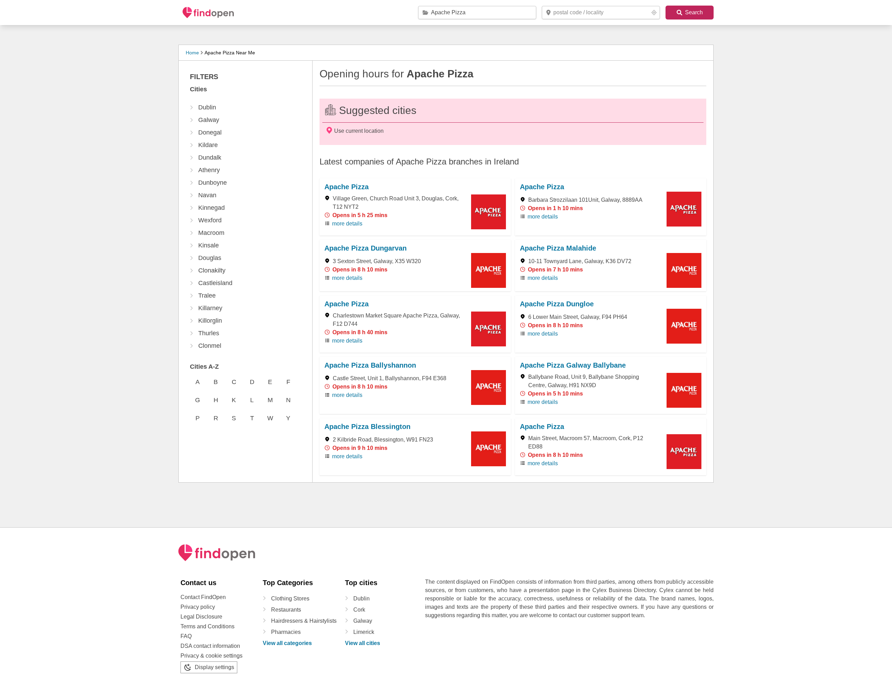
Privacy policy (197, 607)
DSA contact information (210, 646)
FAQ (186, 636)
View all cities (362, 643)
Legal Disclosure (201, 617)
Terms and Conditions (207, 626)
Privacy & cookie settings (211, 656)
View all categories (287, 643)
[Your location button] (654, 12)
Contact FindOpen (203, 597)
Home (192, 52)
